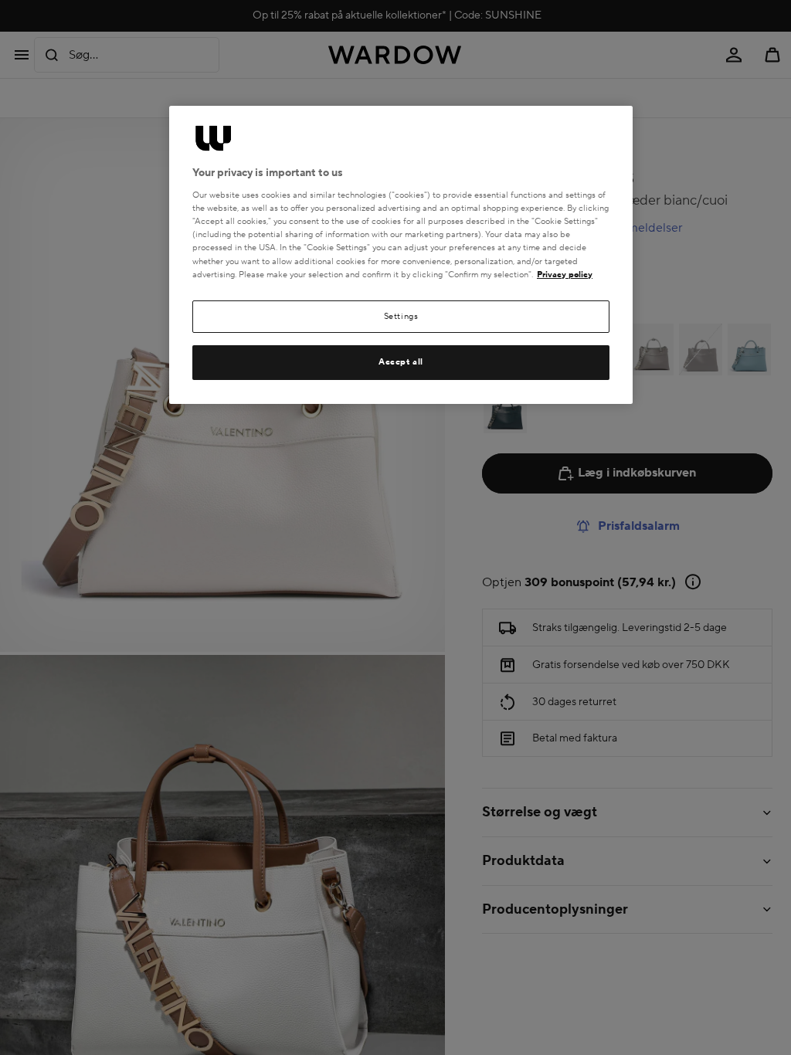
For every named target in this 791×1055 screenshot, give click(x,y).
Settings (401, 316)
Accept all (401, 362)
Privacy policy (564, 274)
